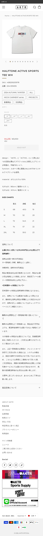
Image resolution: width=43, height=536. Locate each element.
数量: (6, 125)
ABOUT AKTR (7, 402)
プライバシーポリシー (10, 430)
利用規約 (5, 433)
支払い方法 (6, 422)
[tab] (10, 61)
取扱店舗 (5, 406)
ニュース (5, 445)
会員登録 (5, 414)
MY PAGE (6, 410)
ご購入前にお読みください (12, 448)
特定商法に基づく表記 (10, 426)
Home (7, 16)
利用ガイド (6, 418)
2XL (8, 121)
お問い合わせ (7, 452)
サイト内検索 (7, 441)
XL (29, 116)
